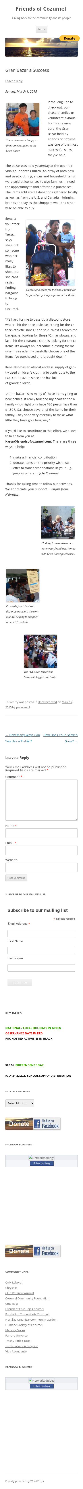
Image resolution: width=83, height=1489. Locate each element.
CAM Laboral (13, 1282)
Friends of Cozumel (41, 8)
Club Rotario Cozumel (19, 1293)
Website (11, 860)
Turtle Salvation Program (21, 1346)
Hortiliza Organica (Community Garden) (31, 1320)
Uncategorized (47, 702)
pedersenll (23, 707)
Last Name (15, 958)
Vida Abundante (16, 1351)
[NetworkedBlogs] (41, 1158)
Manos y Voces (15, 1330)
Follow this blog (41, 1163)
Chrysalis (11, 1288)
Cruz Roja (11, 1304)
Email (10, 843)
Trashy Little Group (18, 1341)
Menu (41, 29)
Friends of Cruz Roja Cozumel (24, 1309)
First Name (15, 941)
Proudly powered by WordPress (24, 1481)
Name (11, 825)
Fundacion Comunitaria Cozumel (26, 1314)
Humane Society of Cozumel (23, 1325)
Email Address (19, 924)
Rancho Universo (16, 1335)
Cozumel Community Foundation (27, 1298)
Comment (13, 777)
